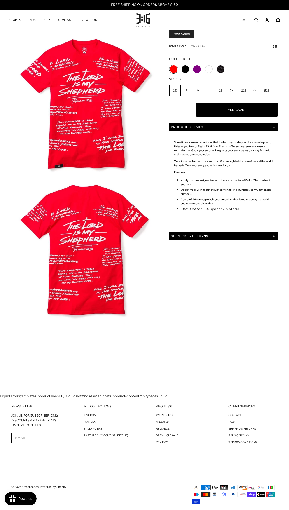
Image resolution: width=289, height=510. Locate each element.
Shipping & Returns (242, 428)
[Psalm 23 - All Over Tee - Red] (84, 250)
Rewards (89, 19)
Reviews (162, 442)
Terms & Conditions (242, 442)
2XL (232, 91)
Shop (13, 19)
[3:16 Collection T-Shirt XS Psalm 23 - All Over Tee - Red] (84, 103)
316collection (30, 487)
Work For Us (165, 415)
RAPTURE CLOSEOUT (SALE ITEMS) (106, 435)
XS (175, 91)
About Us (38, 19)
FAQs (231, 422)
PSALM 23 (90, 422)
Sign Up (31, 452)
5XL (267, 91)
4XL (255, 91)
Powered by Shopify (53, 487)
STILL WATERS (93, 428)
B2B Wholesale (167, 435)
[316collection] (143, 20)
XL (221, 91)
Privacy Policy (238, 435)
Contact (65, 19)
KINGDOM (90, 415)
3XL (244, 91)
